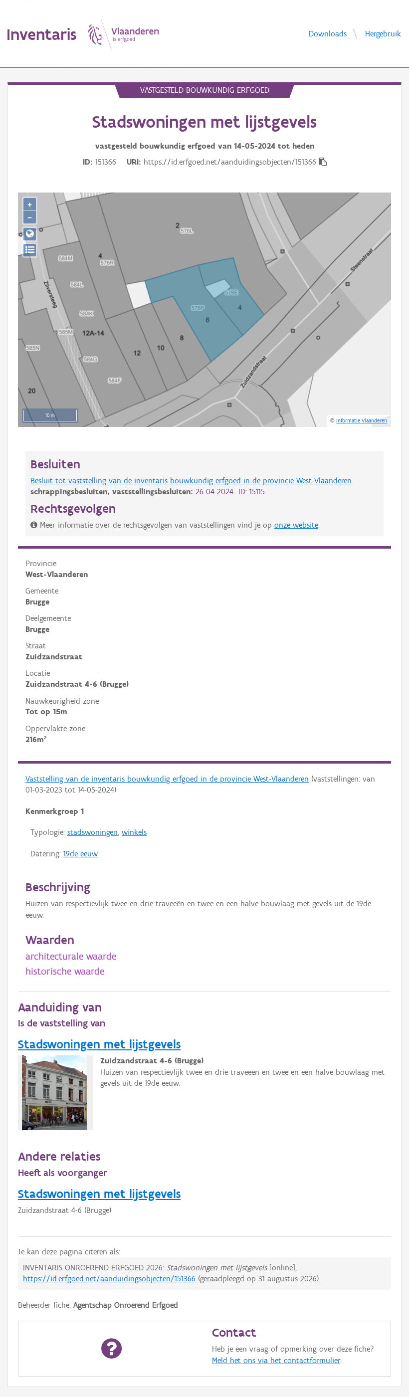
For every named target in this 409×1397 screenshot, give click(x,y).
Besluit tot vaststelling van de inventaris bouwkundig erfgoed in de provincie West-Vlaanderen (191, 480)
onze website (296, 525)
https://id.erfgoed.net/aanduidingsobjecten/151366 (109, 1278)
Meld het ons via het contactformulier (276, 1360)
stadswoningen (92, 832)
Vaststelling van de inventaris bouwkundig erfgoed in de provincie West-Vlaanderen (167, 779)
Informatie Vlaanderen (361, 420)
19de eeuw (80, 853)
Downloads (328, 33)
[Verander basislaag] (29, 250)
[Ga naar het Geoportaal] (29, 234)
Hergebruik (383, 33)
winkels (134, 832)
